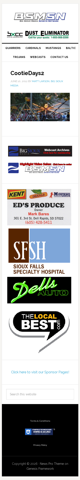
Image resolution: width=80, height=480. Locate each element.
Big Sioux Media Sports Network (40, 17)
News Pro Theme (52, 463)
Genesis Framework (40, 468)
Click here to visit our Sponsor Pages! (40, 372)
